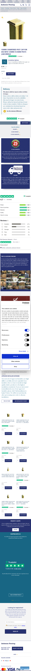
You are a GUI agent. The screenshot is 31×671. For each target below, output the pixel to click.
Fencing (7, 8)
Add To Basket (11, 73)
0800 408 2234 (5, 649)
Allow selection (15, 361)
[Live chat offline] (24, 667)
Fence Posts (13, 8)
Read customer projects (15, 594)
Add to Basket (25, 122)
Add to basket (8, 433)
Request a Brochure (17, 648)
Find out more (7, 401)
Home (2, 8)
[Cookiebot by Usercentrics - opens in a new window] (22, 303)
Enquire (15, 529)
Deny (15, 366)
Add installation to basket (21, 401)
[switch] (27, 335)
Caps (18, 8)
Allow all (15, 356)
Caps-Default (23, 8)
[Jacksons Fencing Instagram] (2, 660)
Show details (22, 351)
